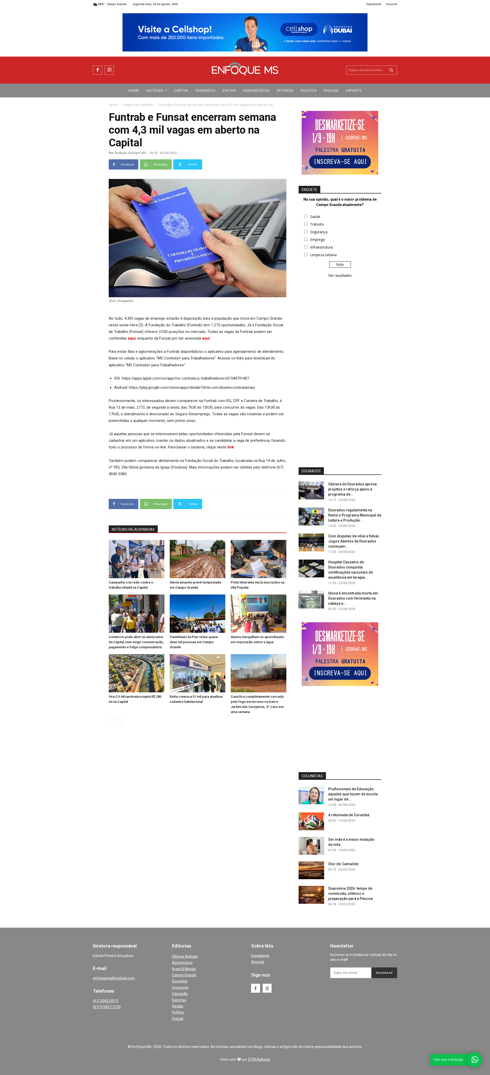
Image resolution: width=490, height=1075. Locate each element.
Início (113, 104)
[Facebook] (97, 70)
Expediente (260, 956)
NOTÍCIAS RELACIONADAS (133, 529)
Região (177, 1006)
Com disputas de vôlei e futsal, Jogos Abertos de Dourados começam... (353, 541)
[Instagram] (109, 70)
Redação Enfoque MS (130, 153)
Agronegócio (182, 963)
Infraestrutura (321, 247)
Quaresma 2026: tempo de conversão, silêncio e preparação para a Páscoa (350, 893)
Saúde (315, 216)
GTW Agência (259, 1059)
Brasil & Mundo (184, 969)
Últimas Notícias (185, 956)
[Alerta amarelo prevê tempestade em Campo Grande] (197, 559)
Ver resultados (340, 276)
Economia (180, 988)
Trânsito (317, 224)
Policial (177, 1019)
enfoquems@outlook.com (114, 978)
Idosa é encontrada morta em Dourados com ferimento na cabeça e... (353, 598)
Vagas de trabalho (137, 104)
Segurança (318, 231)
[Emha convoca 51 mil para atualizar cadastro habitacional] (197, 673)
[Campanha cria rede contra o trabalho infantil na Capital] (136, 559)
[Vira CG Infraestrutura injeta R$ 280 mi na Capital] (136, 673)
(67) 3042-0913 (105, 1001)
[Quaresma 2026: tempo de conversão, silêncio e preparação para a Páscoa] (311, 895)
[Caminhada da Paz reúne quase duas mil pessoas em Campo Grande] (197, 613)
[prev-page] (112, 722)
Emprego (317, 239)
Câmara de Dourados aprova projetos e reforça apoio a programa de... (352, 489)
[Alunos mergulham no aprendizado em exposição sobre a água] (258, 613)
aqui (132, 338)
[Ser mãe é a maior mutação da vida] (311, 846)
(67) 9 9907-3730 (107, 1007)
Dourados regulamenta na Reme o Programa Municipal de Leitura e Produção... (354, 515)
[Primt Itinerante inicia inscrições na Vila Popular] (258, 559)
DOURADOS (311, 471)
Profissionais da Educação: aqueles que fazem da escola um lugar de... (353, 794)
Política (178, 1012)
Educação (180, 994)
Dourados (180, 981)
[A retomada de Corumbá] (311, 821)
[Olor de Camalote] (311, 870)
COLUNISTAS (312, 776)
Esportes (179, 1000)
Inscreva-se (384, 973)
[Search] (391, 70)
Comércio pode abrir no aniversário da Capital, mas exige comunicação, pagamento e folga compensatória (136, 642)
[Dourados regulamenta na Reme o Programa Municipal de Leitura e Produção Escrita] (311, 516)
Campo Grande (184, 975)
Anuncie (257, 962)
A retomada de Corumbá (348, 815)
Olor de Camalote (343, 864)
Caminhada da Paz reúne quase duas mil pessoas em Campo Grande (194, 642)
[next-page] (120, 722)
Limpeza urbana (323, 254)
